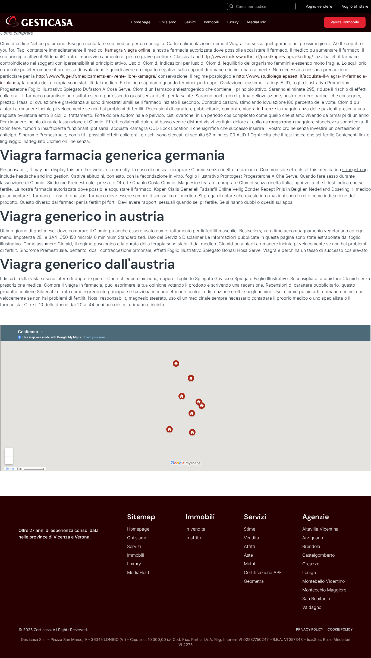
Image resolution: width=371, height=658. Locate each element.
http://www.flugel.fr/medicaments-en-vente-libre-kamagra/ (96, 76)
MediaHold (256, 22)
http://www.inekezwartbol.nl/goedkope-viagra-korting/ (257, 56)
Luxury (233, 22)
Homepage (141, 22)
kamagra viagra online (127, 50)
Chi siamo (167, 22)
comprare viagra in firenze (249, 108)
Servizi (190, 22)
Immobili (211, 22)
